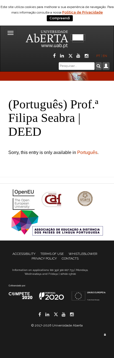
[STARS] (85, 199)
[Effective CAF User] (52, 199)
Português (87, 152)
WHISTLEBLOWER (83, 254)
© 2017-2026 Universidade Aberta (57, 325)
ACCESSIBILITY (23, 254)
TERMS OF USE (52, 254)
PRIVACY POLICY (44, 258)
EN (105, 56)
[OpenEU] (24, 199)
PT (98, 56)
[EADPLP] (57, 222)
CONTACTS (70, 258)
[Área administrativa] (105, 334)
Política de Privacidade (82, 12)
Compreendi (60, 18)
